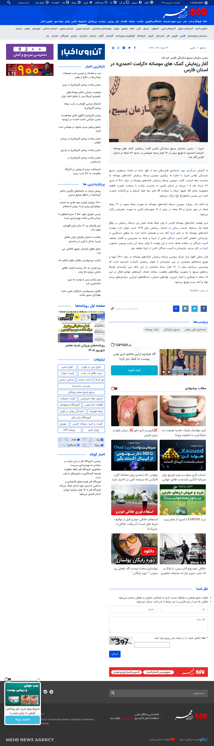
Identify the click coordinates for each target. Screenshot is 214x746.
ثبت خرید (134, 370)
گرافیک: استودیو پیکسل (160, 739)
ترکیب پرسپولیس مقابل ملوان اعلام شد (79, 260)
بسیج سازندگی (172, 330)
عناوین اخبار (201, 29)
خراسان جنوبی (83, 29)
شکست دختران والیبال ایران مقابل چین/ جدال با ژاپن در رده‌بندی (82, 239)
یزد (47, 36)
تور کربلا (99, 380)
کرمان (151, 36)
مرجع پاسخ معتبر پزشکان (81, 392)
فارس (182, 36)
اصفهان (155, 29)
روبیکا (74, 2)
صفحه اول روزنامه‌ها (90, 306)
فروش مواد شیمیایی (92, 399)
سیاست (102, 21)
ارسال (115, 654)
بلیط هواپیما (96, 411)
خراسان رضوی (67, 29)
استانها (203, 48)
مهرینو (63, 424)
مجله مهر (58, 21)
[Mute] (169, 372)
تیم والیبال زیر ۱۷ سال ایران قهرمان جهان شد (82, 228)
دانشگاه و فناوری (153, 21)
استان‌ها (82, 21)
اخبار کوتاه (97, 454)
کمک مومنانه (152, 330)
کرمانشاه (141, 36)
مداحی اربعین (66, 380)
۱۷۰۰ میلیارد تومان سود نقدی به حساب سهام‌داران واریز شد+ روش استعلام (80, 204)
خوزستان (36, 29)
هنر (185, 21)
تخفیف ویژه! (22, 720)
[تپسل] (113, 345)
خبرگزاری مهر (188, 170)
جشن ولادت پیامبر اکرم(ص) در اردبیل (80, 150)
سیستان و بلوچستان (197, 36)
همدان (54, 36)
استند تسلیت (85, 380)
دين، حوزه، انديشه (172, 21)
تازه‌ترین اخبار (95, 66)
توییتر (86, 2)
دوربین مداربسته (81, 386)
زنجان (27, 29)
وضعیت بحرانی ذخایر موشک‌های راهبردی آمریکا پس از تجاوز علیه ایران (81, 94)
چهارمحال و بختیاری (102, 29)
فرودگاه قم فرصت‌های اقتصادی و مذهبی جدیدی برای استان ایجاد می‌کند (80, 484)
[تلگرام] (51, 692)
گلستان (109, 36)
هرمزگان (64, 36)
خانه (205, 21)
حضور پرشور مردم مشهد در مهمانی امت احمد (80, 129)
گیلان (101, 36)
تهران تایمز (93, 430)
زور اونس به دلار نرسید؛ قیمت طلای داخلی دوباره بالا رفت (81, 270)
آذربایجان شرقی (185, 29)
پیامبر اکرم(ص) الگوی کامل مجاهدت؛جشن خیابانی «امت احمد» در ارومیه (81, 117)
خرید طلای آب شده (91, 373)
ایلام (132, 29)
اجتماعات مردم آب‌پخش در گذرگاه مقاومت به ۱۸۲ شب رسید (83, 171)
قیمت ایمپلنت (67, 399)
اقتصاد (124, 21)
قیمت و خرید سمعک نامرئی (87, 424)
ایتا (63, 2)
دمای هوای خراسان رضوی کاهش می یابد (81, 251)
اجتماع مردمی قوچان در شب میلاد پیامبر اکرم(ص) (82, 106)
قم (168, 36)
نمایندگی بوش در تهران (72, 411)
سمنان (19, 29)
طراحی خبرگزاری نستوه (190, 739)
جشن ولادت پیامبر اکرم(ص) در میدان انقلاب (80, 141)
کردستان (160, 36)
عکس (74, 21)
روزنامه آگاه (69, 430)
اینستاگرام (99, 2)
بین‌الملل (92, 21)
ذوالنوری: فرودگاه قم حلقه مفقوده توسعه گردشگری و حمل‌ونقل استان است (82, 473)
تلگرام (147, 2)
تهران (116, 29)
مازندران (83, 36)
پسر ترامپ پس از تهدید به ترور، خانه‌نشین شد (84, 282)
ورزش (110, 21)
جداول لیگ (40, 2)
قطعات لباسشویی (93, 405)
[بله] (45, 692)
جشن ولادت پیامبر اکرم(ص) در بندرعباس (84, 160)
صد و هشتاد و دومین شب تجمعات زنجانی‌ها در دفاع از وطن (82, 75)
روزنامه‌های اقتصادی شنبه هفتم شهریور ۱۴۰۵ (84, 348)
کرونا (172, 233)
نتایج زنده (55, 2)
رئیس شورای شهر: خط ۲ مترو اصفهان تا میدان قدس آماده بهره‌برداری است (79, 216)
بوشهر (124, 29)
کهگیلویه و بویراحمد (125, 36)
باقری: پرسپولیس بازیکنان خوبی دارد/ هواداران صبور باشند (81, 293)
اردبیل (146, 29)
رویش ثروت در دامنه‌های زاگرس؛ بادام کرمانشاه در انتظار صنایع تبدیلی (80, 193)
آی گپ (122, 2)
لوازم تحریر (67, 367)
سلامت (140, 21)
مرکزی (74, 36)
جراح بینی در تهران (91, 367)
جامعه (132, 21)
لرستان (92, 36)
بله (111, 2)
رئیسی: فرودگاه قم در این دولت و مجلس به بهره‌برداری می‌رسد (83, 463)
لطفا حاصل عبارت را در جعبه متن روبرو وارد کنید (181, 638)
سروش (135, 2)
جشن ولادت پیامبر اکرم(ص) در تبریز (81, 85)
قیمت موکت (67, 373)
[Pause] (163, 372)
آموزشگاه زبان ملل (81, 418)
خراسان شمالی (50, 29)
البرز (138, 29)
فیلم (67, 21)
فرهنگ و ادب (194, 21)
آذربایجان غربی (168, 29)
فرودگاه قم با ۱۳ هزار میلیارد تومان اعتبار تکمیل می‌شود (82, 492)
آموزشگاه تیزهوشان (69, 405)
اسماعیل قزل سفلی (195, 330)
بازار (117, 21)
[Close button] (39, 679)
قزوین (174, 36)
